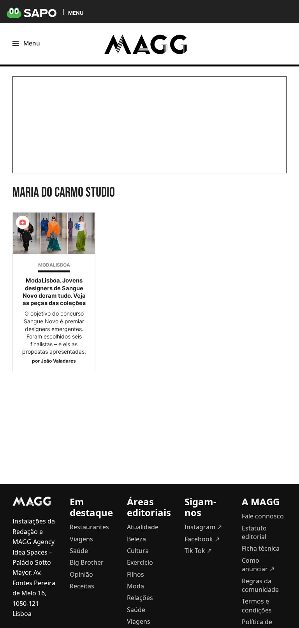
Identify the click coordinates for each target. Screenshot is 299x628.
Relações (140, 597)
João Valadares (58, 361)
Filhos (135, 574)
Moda (135, 586)
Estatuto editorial (254, 532)
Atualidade (142, 527)
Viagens (81, 539)
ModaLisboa (54, 265)
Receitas (82, 586)
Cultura (138, 550)
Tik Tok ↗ (198, 550)
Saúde (79, 550)
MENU (75, 13)
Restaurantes (89, 527)
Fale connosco (263, 516)
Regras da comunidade (260, 585)
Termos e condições (257, 605)
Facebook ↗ (202, 539)
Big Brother (87, 562)
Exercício (140, 562)
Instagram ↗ (203, 527)
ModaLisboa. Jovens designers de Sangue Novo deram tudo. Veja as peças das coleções (54, 292)
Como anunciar (258, 564)
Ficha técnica (261, 548)
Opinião (81, 574)
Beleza (136, 539)
